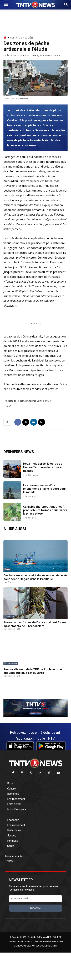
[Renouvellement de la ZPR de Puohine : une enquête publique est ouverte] (35, 650)
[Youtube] (58, 773)
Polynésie (16, 37)
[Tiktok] (49, 773)
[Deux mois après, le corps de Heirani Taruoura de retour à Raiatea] (12, 469)
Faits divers (9, 616)
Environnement (10, 663)
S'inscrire (35, 908)
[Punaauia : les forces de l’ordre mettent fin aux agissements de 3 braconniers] (35, 603)
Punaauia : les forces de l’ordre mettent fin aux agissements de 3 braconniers (35, 624)
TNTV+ (9, 861)
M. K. (8, 406)
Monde (7, 569)
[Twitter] (31, 773)
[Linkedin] (33, 422)
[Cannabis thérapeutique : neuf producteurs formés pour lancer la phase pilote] (12, 512)
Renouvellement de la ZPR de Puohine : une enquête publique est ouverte (32, 671)
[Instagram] (22, 773)
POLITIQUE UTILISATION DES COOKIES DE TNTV (35, 946)
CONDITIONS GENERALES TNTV (48, 941)
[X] (25, 422)
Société (29, 37)
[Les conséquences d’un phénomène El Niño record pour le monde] (12, 490)
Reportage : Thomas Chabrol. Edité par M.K (28, 400)
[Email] (41, 422)
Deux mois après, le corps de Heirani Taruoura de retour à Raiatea (42, 467)
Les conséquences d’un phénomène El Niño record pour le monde (44, 488)
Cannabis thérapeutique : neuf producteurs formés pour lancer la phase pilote (45, 510)
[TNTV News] (35, 763)
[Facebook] (17, 422)
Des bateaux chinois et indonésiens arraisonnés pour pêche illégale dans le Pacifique (35, 577)
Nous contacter (14, 856)
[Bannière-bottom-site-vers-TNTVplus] (35, 715)
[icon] (5, 37)
